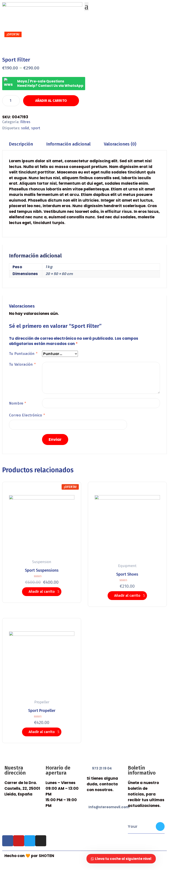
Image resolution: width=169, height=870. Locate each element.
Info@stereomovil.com (108, 807)
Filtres (25, 122)
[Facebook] (7, 840)
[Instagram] (40, 840)
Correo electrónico (27, 415)
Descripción (21, 144)
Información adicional (68, 144)
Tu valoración (22, 364)
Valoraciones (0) (120, 144)
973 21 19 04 (102, 768)
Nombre (17, 403)
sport (35, 128)
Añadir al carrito (51, 100)
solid (25, 128)
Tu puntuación (23, 353)
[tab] (21, 144)
